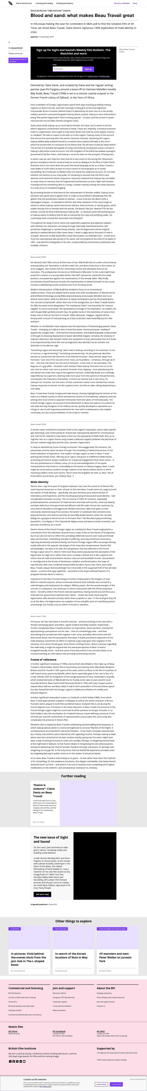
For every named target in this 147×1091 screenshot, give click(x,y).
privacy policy (105, 76)
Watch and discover (24, 3)
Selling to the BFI (15, 1010)
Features (66, 10)
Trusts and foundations (62, 1006)
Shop (135, 3)
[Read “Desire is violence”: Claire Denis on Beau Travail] (73, 803)
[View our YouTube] (24, 1062)
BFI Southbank (59, 1031)
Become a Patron (59, 993)
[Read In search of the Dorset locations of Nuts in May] (73, 950)
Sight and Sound (54, 10)
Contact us (101, 1006)
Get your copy (42, 894)
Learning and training (44, 3)
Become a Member (122, 3)
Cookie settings (101, 1084)
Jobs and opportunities (106, 1002)
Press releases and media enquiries (110, 997)
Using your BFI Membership (63, 997)
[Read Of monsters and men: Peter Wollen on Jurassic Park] (117, 950)
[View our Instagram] (17, 1062)
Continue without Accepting (137, 1079)
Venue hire (12, 1002)
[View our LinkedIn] (20, 1062)
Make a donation (59, 1010)
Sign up (88, 69)
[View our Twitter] (10, 1062)
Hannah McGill (16, 48)
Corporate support (60, 1002)
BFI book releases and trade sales (21, 1006)
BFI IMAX (101, 1031)
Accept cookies (116, 1084)
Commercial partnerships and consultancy (24, 1014)
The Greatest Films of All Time (18, 60)
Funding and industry (64, 3)
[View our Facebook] (14, 1062)
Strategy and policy (104, 993)
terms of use (92, 76)
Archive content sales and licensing (22, 997)
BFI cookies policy (45, 1086)
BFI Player (12, 1031)
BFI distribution (14, 993)
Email (54, 65)
